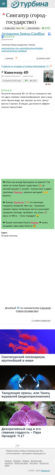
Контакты (34, 463)
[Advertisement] (27, 146)
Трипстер (19, 202)
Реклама (17, 461)
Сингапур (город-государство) (26, 18)
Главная (8, 461)
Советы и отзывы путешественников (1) (25, 66)
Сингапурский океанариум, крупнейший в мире (24, 358)
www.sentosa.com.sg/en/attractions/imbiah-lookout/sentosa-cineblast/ (22, 49)
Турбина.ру (45, 471)
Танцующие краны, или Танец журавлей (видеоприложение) (26, 394)
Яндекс (35, 222)
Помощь (25, 461)
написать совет (44, 58)
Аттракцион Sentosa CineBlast (23, 33)
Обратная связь (21, 463)
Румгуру (18, 192)
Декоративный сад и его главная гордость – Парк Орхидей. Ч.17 (21, 432)
